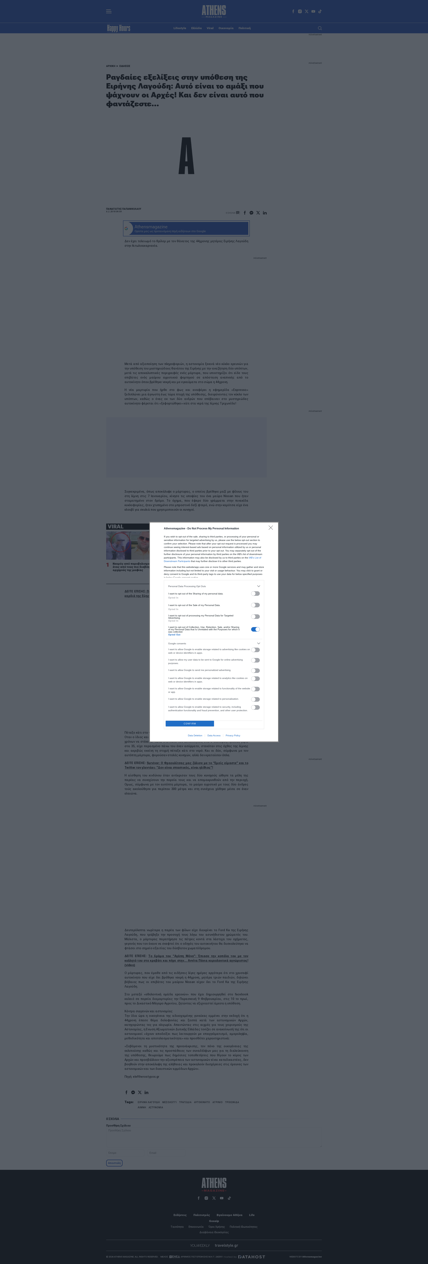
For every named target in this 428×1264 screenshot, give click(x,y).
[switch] (255, 593)
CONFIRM (190, 723)
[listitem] (214, 586)
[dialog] (214, 632)
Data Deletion (195, 735)
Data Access (214, 735)
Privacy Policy (233, 735)
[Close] (272, 529)
